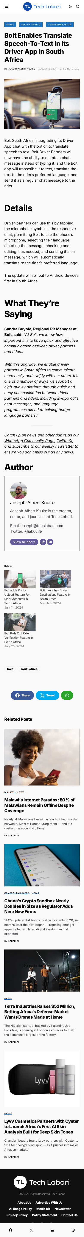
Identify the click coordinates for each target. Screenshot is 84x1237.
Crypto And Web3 (17, 893)
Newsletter (62, 1209)
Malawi (9, 792)
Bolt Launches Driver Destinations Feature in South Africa (55, 594)
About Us (24, 1202)
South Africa (30, 24)
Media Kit (43, 1209)
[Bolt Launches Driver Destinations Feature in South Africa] (55, 579)
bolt (10, 669)
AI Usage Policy (20, 1209)
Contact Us (69, 1215)
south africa (28, 669)
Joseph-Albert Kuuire (32, 502)
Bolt (8, 140)
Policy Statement (44, 1215)
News (10, 24)
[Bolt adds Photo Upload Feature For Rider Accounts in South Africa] (20, 579)
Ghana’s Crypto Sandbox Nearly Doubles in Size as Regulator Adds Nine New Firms (38, 906)
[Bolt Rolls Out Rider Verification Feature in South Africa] (20, 622)
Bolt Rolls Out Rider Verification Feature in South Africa (18, 637)
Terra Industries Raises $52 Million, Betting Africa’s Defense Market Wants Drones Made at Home (39, 1012)
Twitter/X (64, 440)
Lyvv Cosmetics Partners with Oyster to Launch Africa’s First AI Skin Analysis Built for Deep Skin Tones (41, 1127)
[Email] (50, 542)
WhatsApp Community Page (29, 440)
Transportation (60, 24)
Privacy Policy (17, 1215)
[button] (6, 6)
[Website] (43, 542)
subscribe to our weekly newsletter (43, 446)
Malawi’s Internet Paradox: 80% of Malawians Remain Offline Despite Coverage (39, 805)
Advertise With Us (49, 1202)
